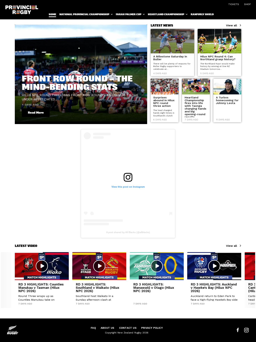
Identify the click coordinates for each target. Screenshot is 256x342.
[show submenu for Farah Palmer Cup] (144, 15)
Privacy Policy (152, 327)
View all (231, 25)
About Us (107, 327)
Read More (36, 112)
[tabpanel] (172, 52)
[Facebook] (238, 330)
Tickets (233, 4)
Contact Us (128, 327)
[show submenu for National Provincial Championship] (112, 15)
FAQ (93, 327)
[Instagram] (246, 330)
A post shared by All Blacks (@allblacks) (128, 232)
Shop (247, 4)
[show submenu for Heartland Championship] (186, 15)
